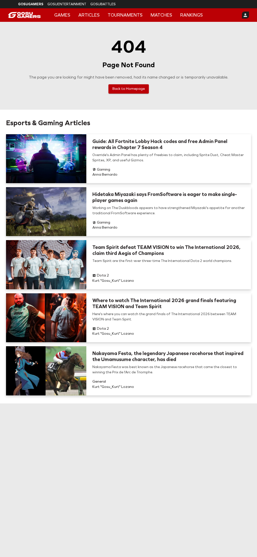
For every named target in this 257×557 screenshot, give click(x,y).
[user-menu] (245, 15)
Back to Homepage (128, 89)
